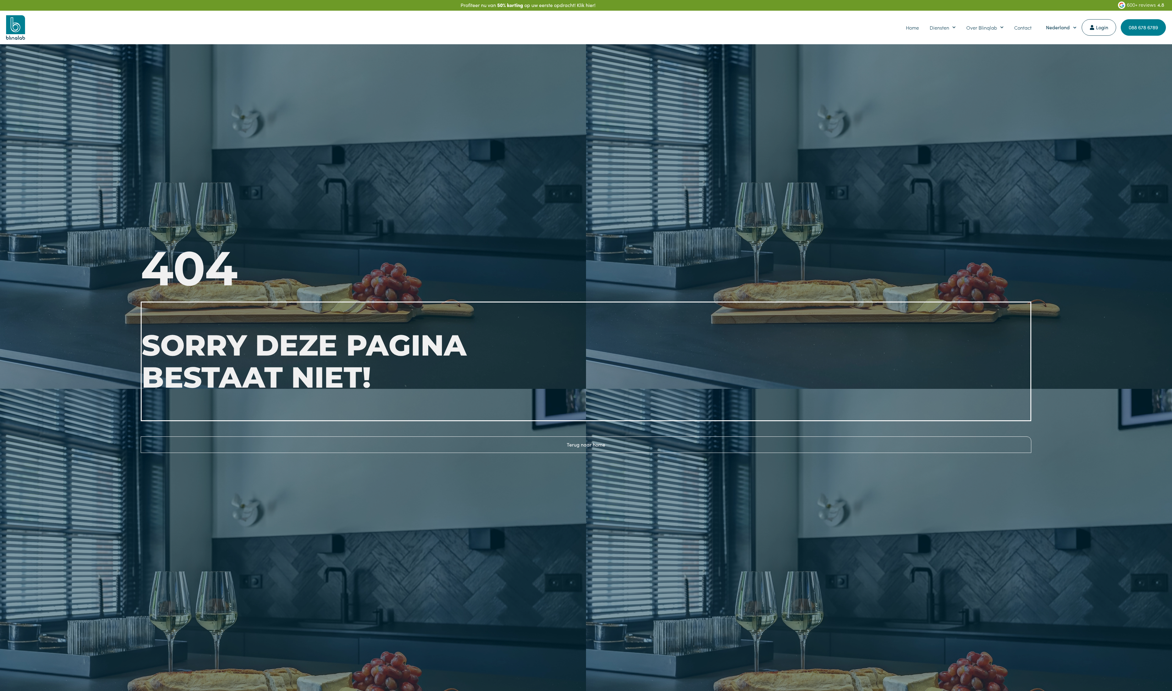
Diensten (939, 27)
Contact (1023, 27)
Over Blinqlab (981, 27)
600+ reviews (1141, 4)
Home (912, 27)
